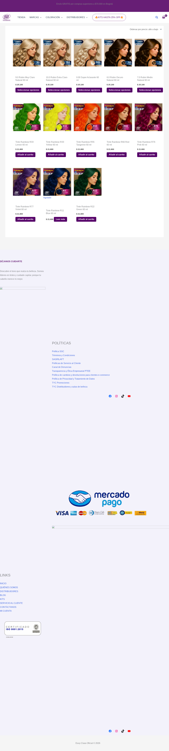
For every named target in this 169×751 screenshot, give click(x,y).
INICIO (3, 583)
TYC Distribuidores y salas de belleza (69, 387)
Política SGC (58, 351)
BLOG (3, 595)
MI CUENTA (6, 611)
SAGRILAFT (58, 359)
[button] (109, 17)
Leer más (60, 219)
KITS (2, 599)
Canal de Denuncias (61, 367)
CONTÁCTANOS (8, 607)
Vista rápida (26, 64)
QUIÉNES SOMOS (9, 587)
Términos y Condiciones (63, 355)
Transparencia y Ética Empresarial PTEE (71, 371)
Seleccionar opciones (28, 90)
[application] (40, 17)
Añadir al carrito (25, 154)
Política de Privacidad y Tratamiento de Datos (73, 379)
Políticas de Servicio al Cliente (66, 363)
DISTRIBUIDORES (9, 591)
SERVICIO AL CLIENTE (11, 603)
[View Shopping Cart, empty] (163, 17)
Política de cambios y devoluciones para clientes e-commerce (81, 375)
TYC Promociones (60, 383)
